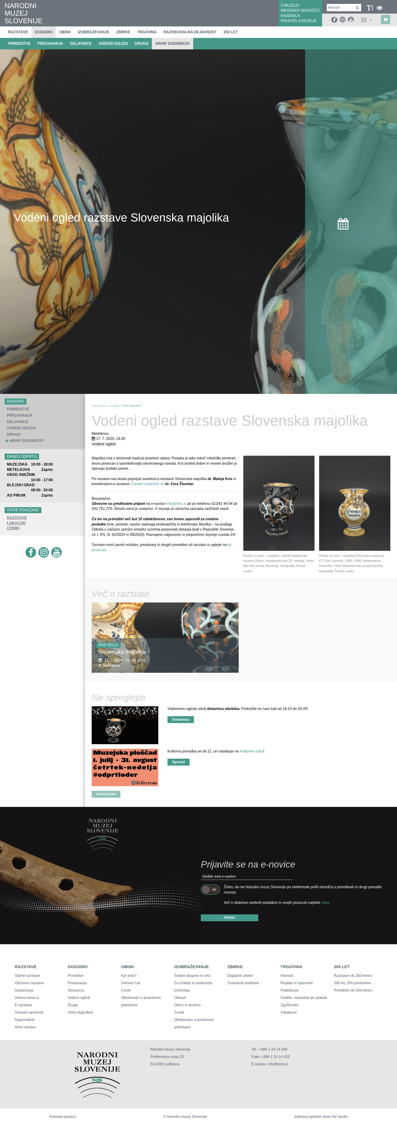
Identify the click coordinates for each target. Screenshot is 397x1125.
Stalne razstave (27, 976)
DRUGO (141, 43)
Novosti (287, 976)
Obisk (65, 32)
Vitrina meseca (27, 998)
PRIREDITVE (19, 43)
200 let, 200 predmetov (352, 983)
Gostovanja (24, 990)
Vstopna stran (99, 405)
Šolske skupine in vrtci (192, 976)
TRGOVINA (291, 966)
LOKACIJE (16, 523)
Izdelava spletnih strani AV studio (321, 1117)
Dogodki (43, 32)
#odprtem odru (251, 751)
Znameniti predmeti (243, 983)
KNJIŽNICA (290, 16)
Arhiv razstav (25, 1027)
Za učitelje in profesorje (193, 983)
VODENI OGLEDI (113, 43)
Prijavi (229, 917)
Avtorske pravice (62, 1117)
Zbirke (123, 32)
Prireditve (75, 976)
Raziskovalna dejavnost (190, 32)
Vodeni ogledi (79, 998)
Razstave (18, 32)
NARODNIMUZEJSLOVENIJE (24, 13)
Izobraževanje (93, 32)
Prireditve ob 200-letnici (353, 990)
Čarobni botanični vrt (147, 484)
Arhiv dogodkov (172, 43)
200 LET (342, 966)
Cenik (126, 990)
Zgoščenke (290, 1005)
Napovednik (24, 1020)
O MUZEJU (290, 5)
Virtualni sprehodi (29, 1012)
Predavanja (77, 983)
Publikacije (290, 990)
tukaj (325, 903)
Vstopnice (289, 1012)
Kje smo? (128, 976)
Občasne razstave (29, 983)
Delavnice (76, 990)
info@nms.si (176, 504)
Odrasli (180, 998)
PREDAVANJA (50, 43)
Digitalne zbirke (240, 976)
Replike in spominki (297, 983)
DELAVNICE (81, 43)
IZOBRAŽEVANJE (191, 966)
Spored (178, 762)
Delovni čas (130, 983)
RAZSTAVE (17, 518)
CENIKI (13, 528)
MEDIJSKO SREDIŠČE (300, 10)
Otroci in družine (187, 1005)
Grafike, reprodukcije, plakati (304, 998)
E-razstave (23, 1005)
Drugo (73, 1005)
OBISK (127, 966)
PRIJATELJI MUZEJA (299, 21)
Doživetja (182, 990)
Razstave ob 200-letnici (353, 976)
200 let (231, 32)
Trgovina (147, 32)
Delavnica (180, 719)
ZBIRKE (235, 966)
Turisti (179, 1012)
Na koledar (106, 794)
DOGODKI (78, 966)
